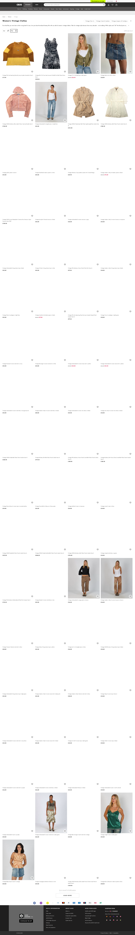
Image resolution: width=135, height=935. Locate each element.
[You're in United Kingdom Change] (116, 1)
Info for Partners (88, 920)
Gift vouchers (88, 913)
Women (9, 16)
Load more (67, 895)
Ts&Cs (111, 933)
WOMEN (27, 4)
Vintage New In (89, 21)
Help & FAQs (110, 1)
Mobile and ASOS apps (90, 911)
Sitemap (48, 922)
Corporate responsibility (71, 915)
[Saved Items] (112, 4)
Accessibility (115, 933)
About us (68, 911)
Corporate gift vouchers (90, 915)
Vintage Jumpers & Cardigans (120, 21)
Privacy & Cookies (104, 933)
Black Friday (88, 918)
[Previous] (83, 21)
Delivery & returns (50, 915)
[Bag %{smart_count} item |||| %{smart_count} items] (116, 4)
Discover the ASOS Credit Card (92, 922)
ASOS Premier (49, 918)
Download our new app (98, 1)
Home (3, 16)
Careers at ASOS (69, 913)
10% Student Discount (51, 920)
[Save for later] (32, 71)
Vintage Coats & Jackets (103, 21)
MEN (36, 4)
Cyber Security (69, 920)
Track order (48, 913)
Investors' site (69, 918)
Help (47, 911)
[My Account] (109, 4)
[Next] (131, 21)
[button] (106, 916)
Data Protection (49, 925)
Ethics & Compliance (50, 927)
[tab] (19, 9)
